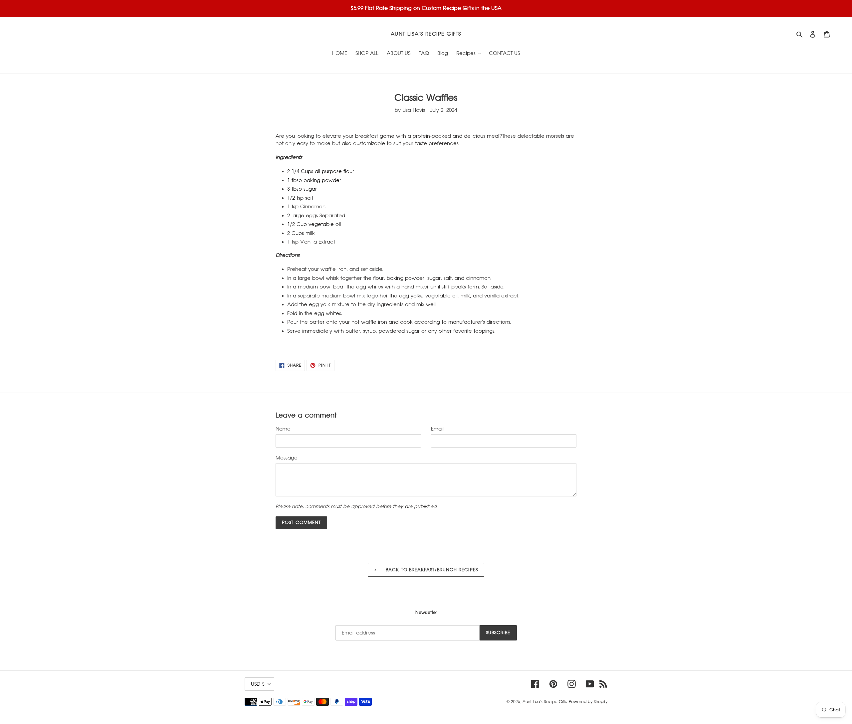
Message (287, 457)
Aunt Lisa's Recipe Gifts (426, 34)
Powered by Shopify (588, 701)
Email (437, 429)
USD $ (258, 684)
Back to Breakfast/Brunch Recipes (431, 569)
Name (283, 429)
